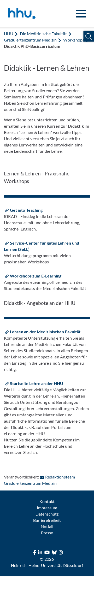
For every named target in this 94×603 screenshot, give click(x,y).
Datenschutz (47, 513)
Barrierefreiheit (47, 520)
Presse (47, 532)
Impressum (47, 507)
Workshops (73, 39)
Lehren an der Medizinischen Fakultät (45, 331)
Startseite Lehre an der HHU (36, 383)
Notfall (47, 526)
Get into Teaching (26, 210)
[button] (88, 36)
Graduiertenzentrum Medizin (30, 39)
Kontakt (46, 501)
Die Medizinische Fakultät (43, 33)
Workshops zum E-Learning (35, 275)
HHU (8, 33)
